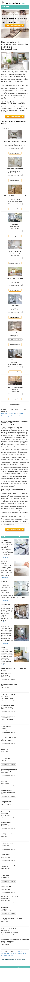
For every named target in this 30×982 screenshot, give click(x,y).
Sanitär (21, 416)
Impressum (20, 967)
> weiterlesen (4, 557)
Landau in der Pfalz (12, 953)
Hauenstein (17, 952)
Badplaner (20, 413)
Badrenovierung (5, 416)
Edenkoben (11, 955)
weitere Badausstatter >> (15, 404)
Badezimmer (4, 413)
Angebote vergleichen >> (15, 153)
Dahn (6, 955)
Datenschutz (26, 967)
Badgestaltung (11, 413)
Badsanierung (13, 416)
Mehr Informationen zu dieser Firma (15, 148)
